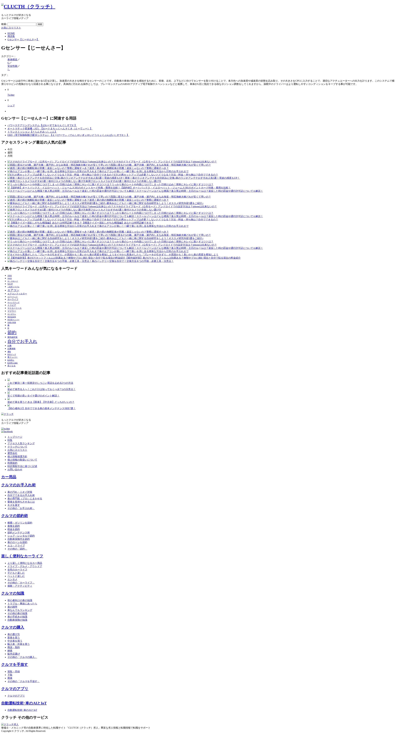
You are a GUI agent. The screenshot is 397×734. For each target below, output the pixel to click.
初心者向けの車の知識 (19, 600)
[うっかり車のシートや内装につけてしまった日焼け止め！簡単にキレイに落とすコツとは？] (59, 184)
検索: (4, 24)
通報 (9, 352)
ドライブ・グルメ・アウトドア (24, 566)
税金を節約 (13, 529)
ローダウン (11, 314)
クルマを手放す (14, 664)
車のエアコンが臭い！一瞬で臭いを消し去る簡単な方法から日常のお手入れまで (144, 171)
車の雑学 (12, 607)
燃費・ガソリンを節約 (19, 522)
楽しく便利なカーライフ (22, 556)
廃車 (9, 678)
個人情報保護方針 (17, 456)
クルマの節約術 (14, 516)
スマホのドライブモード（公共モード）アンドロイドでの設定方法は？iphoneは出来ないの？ (165, 161)
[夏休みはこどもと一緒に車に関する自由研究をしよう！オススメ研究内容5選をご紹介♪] (57, 203)
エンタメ (12, 579)
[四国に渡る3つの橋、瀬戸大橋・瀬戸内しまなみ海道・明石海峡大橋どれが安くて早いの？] (58, 165)
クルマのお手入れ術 (18, 485)
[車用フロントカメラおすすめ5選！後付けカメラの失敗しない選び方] (46, 181)
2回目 (9, 276)
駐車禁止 (10, 360)
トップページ (14, 437)
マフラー (11, 311)
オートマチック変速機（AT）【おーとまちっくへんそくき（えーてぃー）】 (49, 128)
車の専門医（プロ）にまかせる (24, 498)
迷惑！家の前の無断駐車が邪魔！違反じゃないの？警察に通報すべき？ (129, 168)
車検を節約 (13, 526)
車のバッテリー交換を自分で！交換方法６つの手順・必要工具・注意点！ (133, 261)
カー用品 (8, 477)
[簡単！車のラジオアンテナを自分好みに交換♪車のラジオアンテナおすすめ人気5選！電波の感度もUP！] (66, 178)
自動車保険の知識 (17, 620)
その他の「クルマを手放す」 (23, 681)
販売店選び (13, 654)
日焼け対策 (11, 322)
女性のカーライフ (17, 569)
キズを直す (13, 505)
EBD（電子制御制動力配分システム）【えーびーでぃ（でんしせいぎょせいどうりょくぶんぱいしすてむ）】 (68, 135)
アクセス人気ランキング (21, 443)
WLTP (10, 284)
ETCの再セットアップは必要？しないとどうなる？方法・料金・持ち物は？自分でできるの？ (166, 174)
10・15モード (12, 281)
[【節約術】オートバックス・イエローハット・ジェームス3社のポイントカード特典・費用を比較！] (63, 187)
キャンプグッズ (13, 302)
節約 (11, 332)
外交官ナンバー (13, 320)
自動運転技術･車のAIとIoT (24, 703)
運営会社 (12, 453)
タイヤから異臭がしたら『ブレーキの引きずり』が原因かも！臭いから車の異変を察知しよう (166, 254)
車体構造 (12, 59)
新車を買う (13, 637)
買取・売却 (13, 671)
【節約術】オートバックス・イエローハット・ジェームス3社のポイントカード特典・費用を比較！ (175, 187)
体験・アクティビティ (19, 586)
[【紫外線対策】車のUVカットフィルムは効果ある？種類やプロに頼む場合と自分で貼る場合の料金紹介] (66, 258)
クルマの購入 (12, 627)
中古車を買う (14, 640)
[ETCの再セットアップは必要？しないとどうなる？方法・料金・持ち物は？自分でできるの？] (60, 174)
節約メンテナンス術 (18, 532)
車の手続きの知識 (17, 616)
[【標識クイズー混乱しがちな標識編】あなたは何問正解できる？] (44, 222)
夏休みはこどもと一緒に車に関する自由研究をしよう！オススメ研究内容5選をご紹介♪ (155, 203)
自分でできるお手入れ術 (21, 495)
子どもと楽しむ (16, 573)
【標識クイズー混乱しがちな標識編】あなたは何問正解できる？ (118, 222)
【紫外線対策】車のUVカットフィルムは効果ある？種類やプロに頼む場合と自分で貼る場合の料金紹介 (183, 258)
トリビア (11, 305)
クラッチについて (17, 446)
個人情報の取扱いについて (22, 459)
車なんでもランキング (19, 610)
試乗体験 (11, 349)
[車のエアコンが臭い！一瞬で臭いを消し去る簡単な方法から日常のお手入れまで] (53, 171)
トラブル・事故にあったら (22, 603)
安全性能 (12, 66)
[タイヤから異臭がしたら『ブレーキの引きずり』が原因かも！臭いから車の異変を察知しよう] (60, 254)
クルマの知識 (12, 593)
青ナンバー (12, 357)
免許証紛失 (11, 317)
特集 (9, 440)
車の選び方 (13, 634)
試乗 (9, 346)
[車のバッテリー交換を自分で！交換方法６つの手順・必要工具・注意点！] (49, 261)
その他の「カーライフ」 (21, 582)
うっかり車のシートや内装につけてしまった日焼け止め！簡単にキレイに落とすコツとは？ (162, 184)
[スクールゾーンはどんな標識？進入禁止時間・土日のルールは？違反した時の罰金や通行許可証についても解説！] (71, 191)
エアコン (13, 290)
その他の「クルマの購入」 (22, 657)
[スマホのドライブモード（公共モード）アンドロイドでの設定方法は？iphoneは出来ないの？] (60, 161)
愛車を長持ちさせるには (21, 501)
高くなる (11, 366)
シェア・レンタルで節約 (21, 535)
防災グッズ (11, 354)
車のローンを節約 (17, 542)
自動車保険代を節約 (18, 539)
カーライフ (12, 299)
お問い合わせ (14, 469)
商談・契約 (13, 647)
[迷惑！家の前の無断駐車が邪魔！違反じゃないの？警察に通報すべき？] (48, 168)
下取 (9, 674)
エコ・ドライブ (16, 545)
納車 (9, 650)
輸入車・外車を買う (18, 644)
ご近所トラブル (13, 287)
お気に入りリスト (11, 27)
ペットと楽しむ (16, 576)
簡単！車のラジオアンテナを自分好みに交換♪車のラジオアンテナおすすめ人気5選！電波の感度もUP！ (182, 178)
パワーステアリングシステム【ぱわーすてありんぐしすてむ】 (42, 125)
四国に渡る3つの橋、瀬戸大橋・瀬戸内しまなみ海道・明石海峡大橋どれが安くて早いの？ (160, 165)
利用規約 (12, 463)
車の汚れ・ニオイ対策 (19, 492)
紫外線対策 (12, 337)
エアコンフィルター (17, 293)
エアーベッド (12, 297)
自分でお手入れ (22, 341)
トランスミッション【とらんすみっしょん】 (32, 132)
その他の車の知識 (17, 613)
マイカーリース (14, 308)
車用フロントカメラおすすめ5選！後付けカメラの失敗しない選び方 (123, 181)
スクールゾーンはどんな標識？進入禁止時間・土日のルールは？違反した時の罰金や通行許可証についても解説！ (199, 191)
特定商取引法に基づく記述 (22, 466)
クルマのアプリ (14, 689)
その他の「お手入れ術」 (21, 508)
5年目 (9, 278)
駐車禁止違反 (12, 363)
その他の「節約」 (17, 548)
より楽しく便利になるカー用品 (24, 563)
